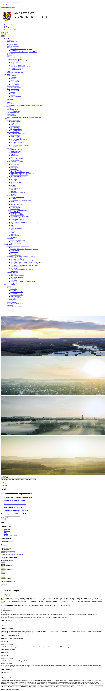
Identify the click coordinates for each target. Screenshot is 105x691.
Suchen (3, 32)
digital (11, 581)
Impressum (7, 529)
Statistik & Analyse (8, 610)
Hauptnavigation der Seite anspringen (10, 2)
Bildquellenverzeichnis (6, 560)
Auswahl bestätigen (6, 689)
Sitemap (6, 532)
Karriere (6, 534)
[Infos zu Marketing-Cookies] (13, 610)
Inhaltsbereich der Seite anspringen (10, 5)
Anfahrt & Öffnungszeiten (7, 541)
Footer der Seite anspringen (8, 7)
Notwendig (5, 608)
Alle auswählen (15, 689)
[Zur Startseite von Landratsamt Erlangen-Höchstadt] (25, 22)
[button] (6, 38)
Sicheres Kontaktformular (10, 535)
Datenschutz (7, 531)
